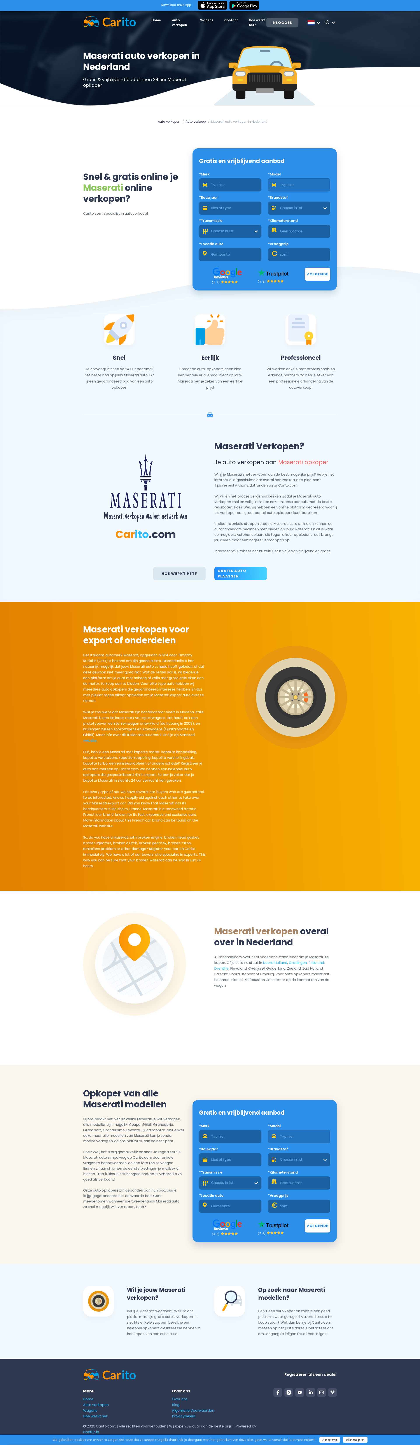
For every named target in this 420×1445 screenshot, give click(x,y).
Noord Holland (275, 962)
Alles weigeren (355, 1439)
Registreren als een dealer (310, 1374)
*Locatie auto (211, 243)
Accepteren (329, 1439)
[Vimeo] (332, 1392)
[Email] (321, 1392)
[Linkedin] (310, 1392)
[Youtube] (299, 1392)
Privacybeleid (183, 1416)
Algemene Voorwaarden (193, 1410)
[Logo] (109, 22)
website (90, 740)
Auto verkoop (196, 121)
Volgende (317, 274)
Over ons (179, 1399)
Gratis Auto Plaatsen (232, 573)
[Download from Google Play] (244, 5)
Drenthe (221, 968)
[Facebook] (277, 1392)
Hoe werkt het (95, 1416)
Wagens (206, 20)
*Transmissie (210, 220)
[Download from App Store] (212, 5)
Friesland (316, 962)
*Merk (204, 174)
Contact (231, 20)
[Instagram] (288, 1392)
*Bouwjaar (208, 197)
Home (156, 20)
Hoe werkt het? (179, 573)
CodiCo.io (91, 1431)
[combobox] (299, 208)
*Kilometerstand (283, 220)
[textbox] (299, 208)
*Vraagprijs (278, 243)
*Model (274, 174)
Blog (175, 1404)
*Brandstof (278, 197)
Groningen (298, 962)
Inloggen (282, 22)
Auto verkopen (169, 121)
